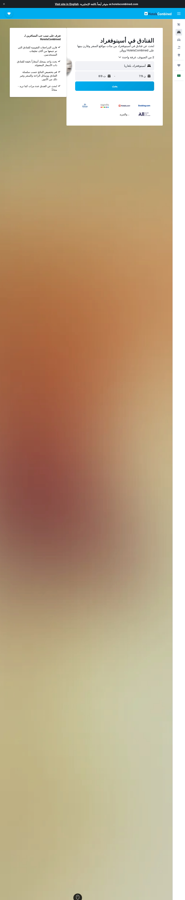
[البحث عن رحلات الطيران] (179, 24)
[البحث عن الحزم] (179, 47)
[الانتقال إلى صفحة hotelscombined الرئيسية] (158, 13)
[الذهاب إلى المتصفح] (179, 55)
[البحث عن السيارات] (179, 39)
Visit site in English (67, 4)
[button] (4, 4)
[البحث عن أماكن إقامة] (179, 32)
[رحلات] (179, 65)
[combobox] (136, 57)
